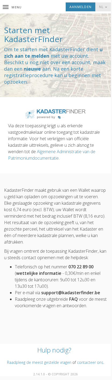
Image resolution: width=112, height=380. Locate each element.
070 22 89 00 (80, 267)
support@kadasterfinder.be (70, 293)
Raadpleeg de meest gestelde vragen (39, 362)
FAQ (73, 299)
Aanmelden (80, 7)
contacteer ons (90, 362)
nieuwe (32, 69)
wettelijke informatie (38, 273)
